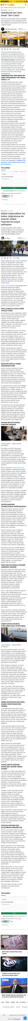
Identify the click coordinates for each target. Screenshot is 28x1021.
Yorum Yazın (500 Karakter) (7, 176)
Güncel (2, 1002)
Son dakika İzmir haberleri (8, 1007)
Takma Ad (3, 170)
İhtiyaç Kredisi (10, 10)
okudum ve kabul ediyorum (14, 190)
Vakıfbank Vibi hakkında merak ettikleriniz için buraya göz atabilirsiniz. (13, 162)
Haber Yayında (5, 285)
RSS (5, 1015)
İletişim (21, 1)
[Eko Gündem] (14, 942)
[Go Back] (25, 1018)
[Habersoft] (17, 1019)
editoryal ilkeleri (17, 467)
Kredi (17, 1002)
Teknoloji (13, 1002)
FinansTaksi (4, 10)
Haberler (7, 1002)
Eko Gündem (10, 210)
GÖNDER (14, 188)
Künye (17, 1)
